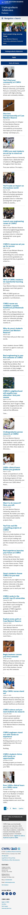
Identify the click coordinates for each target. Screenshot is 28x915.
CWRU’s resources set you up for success (13, 245)
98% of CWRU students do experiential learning (13, 280)
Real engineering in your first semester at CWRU (13, 356)
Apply (14, 57)
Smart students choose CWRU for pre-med (12, 574)
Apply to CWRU (5, 902)
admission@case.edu (10, 882)
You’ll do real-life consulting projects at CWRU (12, 528)
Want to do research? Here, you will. (12, 504)
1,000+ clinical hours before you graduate (11, 468)
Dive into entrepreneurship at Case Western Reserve (13, 115)
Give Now (4, 904)
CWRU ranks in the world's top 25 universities (14, 597)
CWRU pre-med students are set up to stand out (13, 152)
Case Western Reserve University (13, 851)
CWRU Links (6, 899)
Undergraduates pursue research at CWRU (13, 433)
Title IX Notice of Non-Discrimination (11, 860)
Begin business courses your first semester (12, 655)
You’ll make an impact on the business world (13, 187)
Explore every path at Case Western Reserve (12, 620)
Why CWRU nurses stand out (13, 692)
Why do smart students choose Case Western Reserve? (13, 330)
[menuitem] (14, 902)
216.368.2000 (5, 855)
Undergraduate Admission (10, 9)
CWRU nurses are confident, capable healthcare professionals (13, 305)
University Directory (6, 908)
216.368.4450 (8, 879)
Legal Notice (5, 858)
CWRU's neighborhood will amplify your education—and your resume (12, 394)
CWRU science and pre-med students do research (13, 711)
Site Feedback (5, 885)
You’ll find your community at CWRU (12, 81)
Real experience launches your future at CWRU (13, 551)
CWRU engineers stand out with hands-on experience (12, 734)
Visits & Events (14, 63)
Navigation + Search (11, 19)
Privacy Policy (12, 858)
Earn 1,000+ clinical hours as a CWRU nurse (13, 786)
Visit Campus (5, 906)
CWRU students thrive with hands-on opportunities (12, 756)
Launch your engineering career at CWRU (13, 222)
